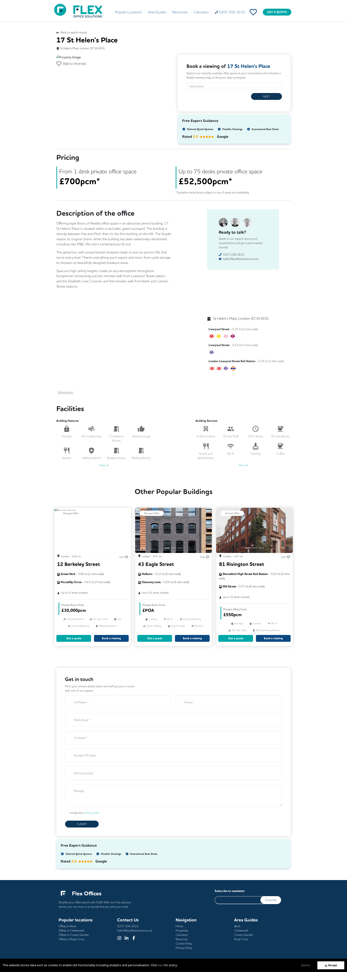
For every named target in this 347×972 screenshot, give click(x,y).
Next (266, 96)
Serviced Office (232, 513)
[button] (64, 57)
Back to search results (74, 32)
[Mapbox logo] (65, 393)
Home (179, 926)
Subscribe (271, 900)
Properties (182, 930)
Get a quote (73, 638)
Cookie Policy (184, 943)
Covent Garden (243, 935)
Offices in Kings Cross (71, 939)
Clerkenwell (241, 930)
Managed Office (70, 513)
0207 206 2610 (233, 254)
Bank (237, 926)
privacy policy (91, 812)
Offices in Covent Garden (74, 935)
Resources (180, 12)
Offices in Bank (67, 926)
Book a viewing (111, 638)
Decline (305, 965)
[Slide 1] (167, 548)
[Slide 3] (180, 548)
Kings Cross (241, 939)
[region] (123, 345)
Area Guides (157, 12)
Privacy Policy (184, 948)
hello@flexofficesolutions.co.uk (240, 259)
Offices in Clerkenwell (71, 930)
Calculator (201, 12)
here (160, 965)
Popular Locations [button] (128, 12)
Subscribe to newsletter (230, 891)
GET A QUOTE (277, 12)
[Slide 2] (173, 548)
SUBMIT (82, 824)
